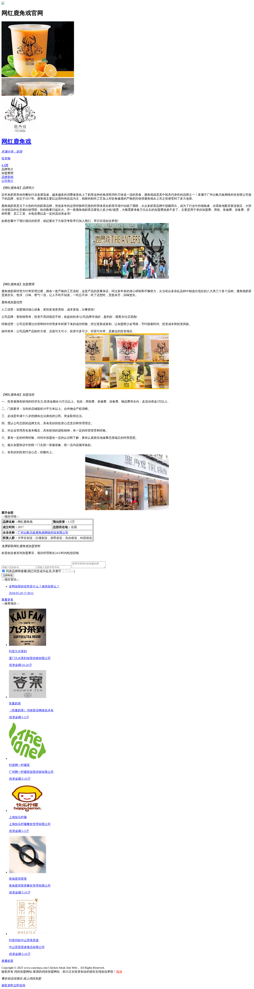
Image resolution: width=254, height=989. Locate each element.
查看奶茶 (7, 960)
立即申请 (8, 575)
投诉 (119, 971)
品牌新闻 (7, 177)
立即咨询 (19, 985)
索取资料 (7, 985)
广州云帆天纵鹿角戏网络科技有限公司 (43, 532)
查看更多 (7, 599)
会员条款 (68, 571)
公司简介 (7, 180)
